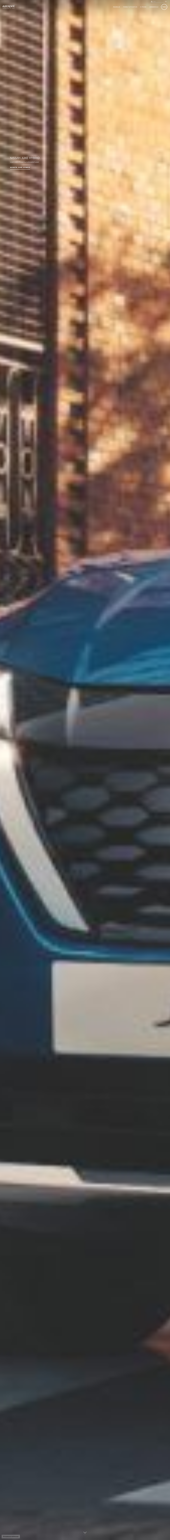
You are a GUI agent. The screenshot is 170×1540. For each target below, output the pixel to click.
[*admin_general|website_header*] (164, 7)
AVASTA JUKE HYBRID (20, 167)
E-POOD (143, 7)
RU (166, 1)
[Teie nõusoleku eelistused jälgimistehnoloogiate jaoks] (11, 1536)
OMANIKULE (154, 7)
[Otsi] (151, 1)
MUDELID (116, 7)
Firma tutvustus (130, 7)
